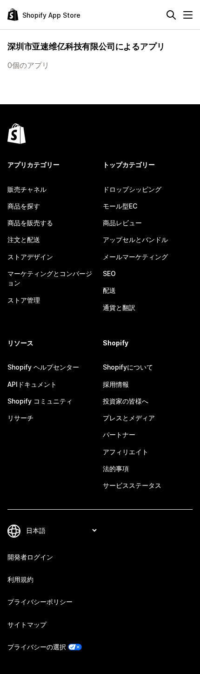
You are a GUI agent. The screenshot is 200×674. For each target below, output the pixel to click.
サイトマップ (27, 624)
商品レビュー (122, 223)
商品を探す (23, 206)
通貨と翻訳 (119, 307)
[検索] (171, 15)
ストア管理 (23, 300)
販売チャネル (27, 189)
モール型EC (120, 206)
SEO (109, 273)
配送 (109, 290)
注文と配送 (23, 239)
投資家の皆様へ (125, 401)
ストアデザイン (30, 257)
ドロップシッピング (132, 189)
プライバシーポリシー (40, 602)
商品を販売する (30, 223)
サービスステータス (132, 485)
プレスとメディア (129, 418)
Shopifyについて (128, 367)
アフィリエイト (125, 452)
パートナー (119, 434)
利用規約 (20, 579)
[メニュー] (188, 15)
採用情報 (116, 384)
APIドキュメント (32, 384)
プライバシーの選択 (36, 647)
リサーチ (20, 418)
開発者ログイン (30, 557)
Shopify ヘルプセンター (43, 367)
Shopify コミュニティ (40, 401)
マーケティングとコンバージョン (49, 278)
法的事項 (116, 468)
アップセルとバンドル (135, 239)
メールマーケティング (135, 257)
